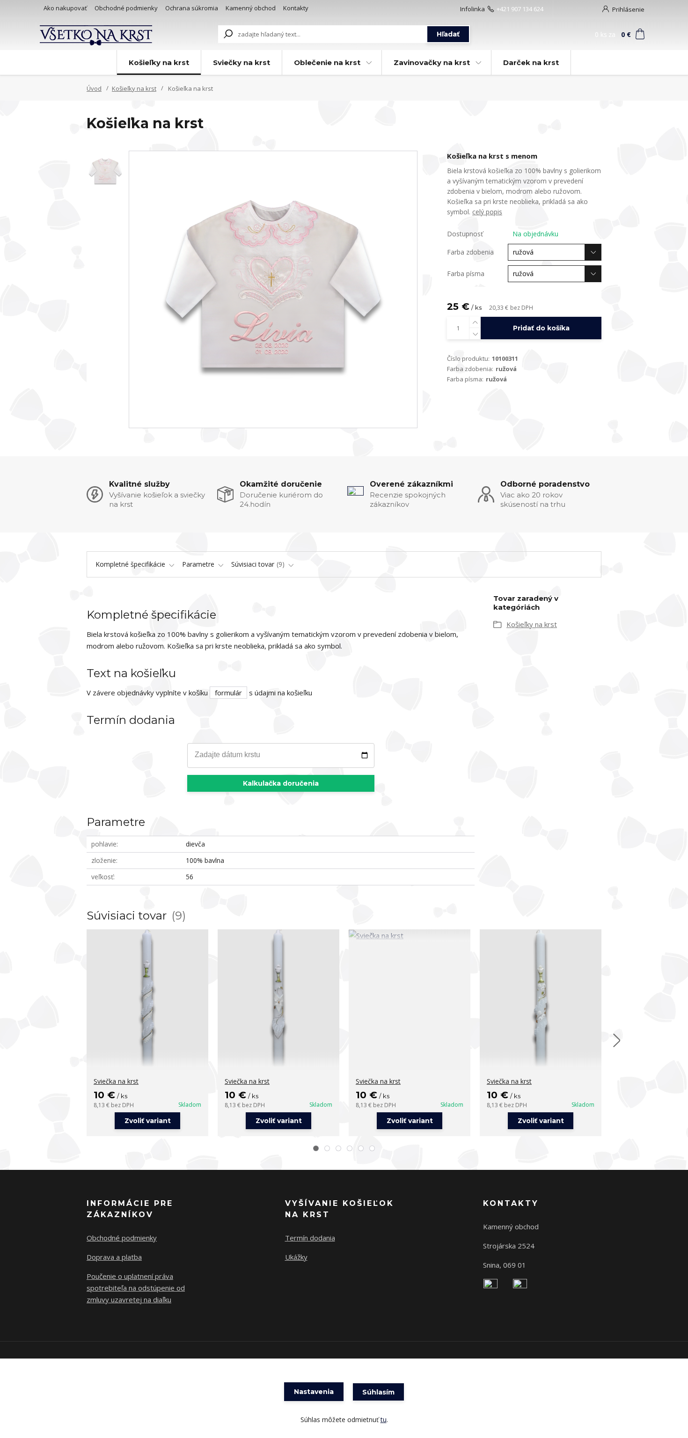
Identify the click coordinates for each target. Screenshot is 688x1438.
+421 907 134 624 (520, 9)
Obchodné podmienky (126, 8)
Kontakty (295, 8)
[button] (316, 1148)
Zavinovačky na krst (432, 62)
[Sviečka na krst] (147, 998)
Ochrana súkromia (191, 8)
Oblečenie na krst (327, 62)
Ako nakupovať (65, 8)
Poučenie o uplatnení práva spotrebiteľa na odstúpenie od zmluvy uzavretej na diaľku (136, 1287)
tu (384, 1419)
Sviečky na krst (241, 62)
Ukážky (296, 1257)
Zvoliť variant (147, 1121)
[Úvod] (97, 34)
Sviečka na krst (116, 1081)
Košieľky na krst (159, 62)
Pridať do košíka (541, 328)
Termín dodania (310, 1237)
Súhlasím (378, 1392)
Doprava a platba (114, 1257)
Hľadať (448, 34)
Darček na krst (531, 62)
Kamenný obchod (251, 8)
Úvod (94, 88)
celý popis (487, 211)
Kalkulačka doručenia (281, 783)
